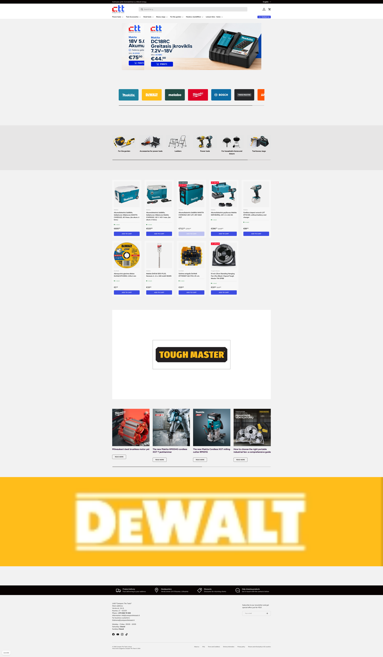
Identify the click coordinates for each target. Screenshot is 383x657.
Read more (119, 457)
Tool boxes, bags (259, 151)
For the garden (175, 17)
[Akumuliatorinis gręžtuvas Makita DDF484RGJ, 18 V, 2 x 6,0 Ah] (224, 194)
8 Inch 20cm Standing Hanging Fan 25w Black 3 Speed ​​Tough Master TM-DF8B (223, 276)
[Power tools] (205, 141)
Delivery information (228, 646)
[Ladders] (178, 141)
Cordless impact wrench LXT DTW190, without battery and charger (254, 214)
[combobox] (193, 9)
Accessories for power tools (151, 151)
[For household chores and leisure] (232, 141)
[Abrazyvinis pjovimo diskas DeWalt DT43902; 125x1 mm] (127, 255)
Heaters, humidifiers (193, 17)
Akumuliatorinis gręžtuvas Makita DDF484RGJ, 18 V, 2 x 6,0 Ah (224, 213)
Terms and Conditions (214, 646)
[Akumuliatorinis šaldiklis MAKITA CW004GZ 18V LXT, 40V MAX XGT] (191, 194)
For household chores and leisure (232, 152)
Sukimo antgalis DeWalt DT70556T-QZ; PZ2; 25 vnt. (189, 275)
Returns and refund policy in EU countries (259, 646)
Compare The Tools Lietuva (124, 646)
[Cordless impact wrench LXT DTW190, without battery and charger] (256, 194)
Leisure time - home (213, 17)
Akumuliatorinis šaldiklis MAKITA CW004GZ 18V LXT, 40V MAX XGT (191, 214)
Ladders (178, 151)
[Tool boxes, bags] (259, 141)
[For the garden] (124, 141)
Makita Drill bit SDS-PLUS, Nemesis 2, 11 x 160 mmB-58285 (158, 275)
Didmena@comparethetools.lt (123, 620)
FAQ (203, 646)
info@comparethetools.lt (130, 615)
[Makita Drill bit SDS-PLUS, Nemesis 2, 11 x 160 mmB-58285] (159, 255)
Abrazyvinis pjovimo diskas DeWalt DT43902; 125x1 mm (125, 275)
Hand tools (147, 17)
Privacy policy (241, 646)
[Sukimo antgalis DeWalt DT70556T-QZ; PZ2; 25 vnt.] (191, 255)
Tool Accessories (132, 17)
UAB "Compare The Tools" (122, 603)
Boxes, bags (160, 17)
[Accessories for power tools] (151, 141)
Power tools (116, 17)
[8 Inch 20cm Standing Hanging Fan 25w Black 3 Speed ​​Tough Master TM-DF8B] (224, 255)
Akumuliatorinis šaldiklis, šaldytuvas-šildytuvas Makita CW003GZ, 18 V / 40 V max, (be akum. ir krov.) (158, 216)
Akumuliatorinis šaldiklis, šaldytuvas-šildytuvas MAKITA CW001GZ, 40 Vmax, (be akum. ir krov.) (126, 216)
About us (196, 646)
